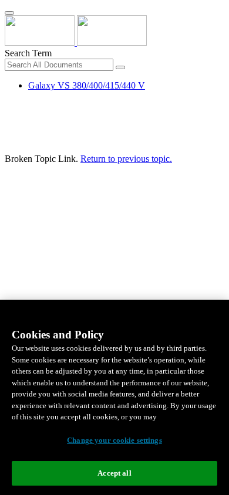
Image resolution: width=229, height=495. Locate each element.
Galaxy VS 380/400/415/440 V (86, 85)
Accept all (114, 473)
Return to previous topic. (126, 159)
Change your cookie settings (114, 440)
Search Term (28, 53)
